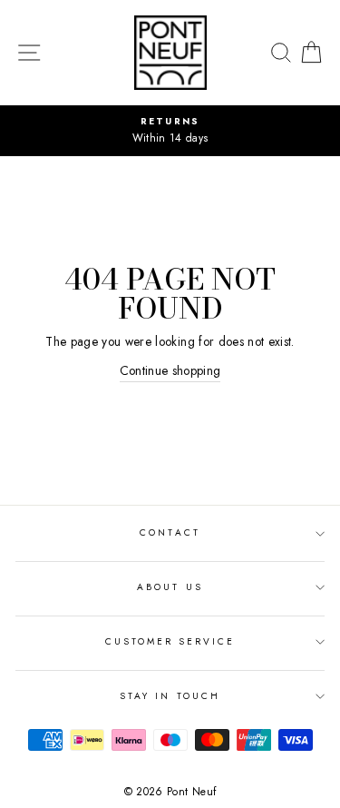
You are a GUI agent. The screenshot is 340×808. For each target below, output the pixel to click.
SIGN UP (286, 786)
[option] (170, 130)
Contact (169, 532)
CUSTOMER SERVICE (170, 641)
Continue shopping (170, 370)
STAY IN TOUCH (170, 696)
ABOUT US (169, 587)
